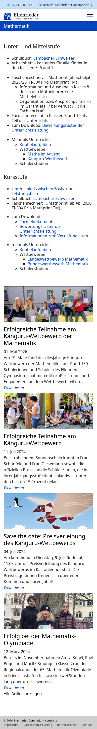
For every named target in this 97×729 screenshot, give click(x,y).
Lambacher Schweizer (54, 58)
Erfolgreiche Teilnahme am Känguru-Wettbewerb (40, 439)
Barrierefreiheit (67, 725)
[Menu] (90, 16)
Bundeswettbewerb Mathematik (58, 264)
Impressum (11, 725)
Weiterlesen (14, 387)
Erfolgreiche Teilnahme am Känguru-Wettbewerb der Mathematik (40, 336)
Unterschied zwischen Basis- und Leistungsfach (43, 191)
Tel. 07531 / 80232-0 (20, 5)
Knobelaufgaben (35, 144)
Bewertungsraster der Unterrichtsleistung (48, 128)
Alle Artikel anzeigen (23, 693)
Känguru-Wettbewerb (48, 158)
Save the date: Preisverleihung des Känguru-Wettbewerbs (44, 539)
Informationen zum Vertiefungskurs (54, 236)
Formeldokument (36, 221)
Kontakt (87, 725)
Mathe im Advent (44, 154)
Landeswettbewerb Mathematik (58, 259)
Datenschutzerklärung (37, 725)
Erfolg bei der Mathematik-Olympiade (40, 639)
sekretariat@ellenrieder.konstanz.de (64, 5)
